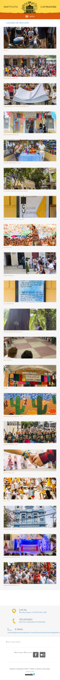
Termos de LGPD (30, 671)
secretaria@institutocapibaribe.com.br (22, 632)
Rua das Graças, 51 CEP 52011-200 (32, 612)
